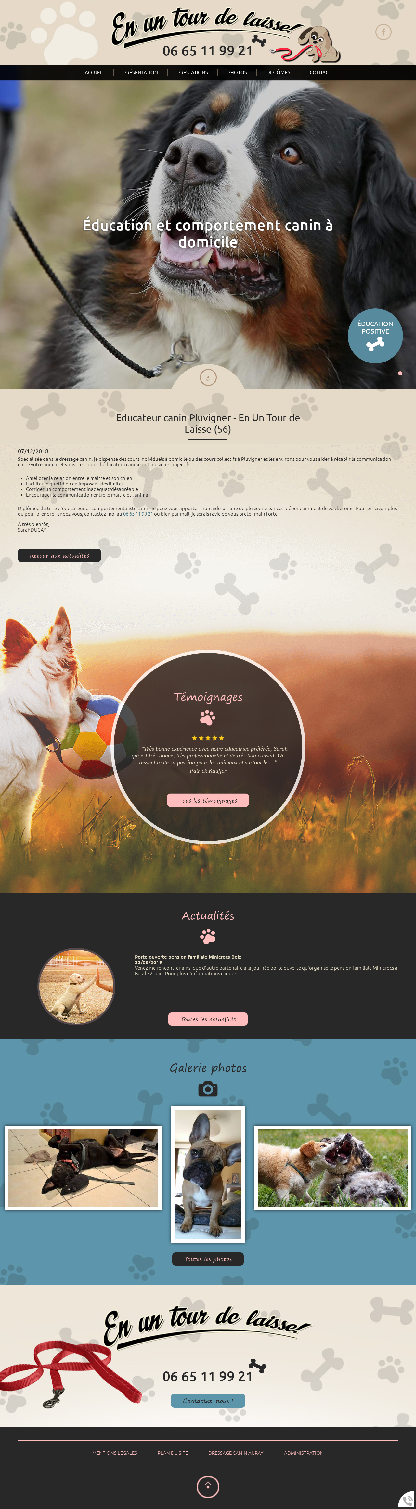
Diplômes (278, 72)
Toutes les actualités (208, 1019)
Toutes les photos (208, 1259)
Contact (320, 72)
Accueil (94, 72)
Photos (237, 72)
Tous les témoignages (208, 800)
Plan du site (173, 1453)
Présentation (141, 72)
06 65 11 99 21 (138, 514)
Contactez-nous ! (208, 1401)
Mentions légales (114, 1453)
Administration (304, 1453)
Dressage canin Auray (236, 1453)
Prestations (192, 72)
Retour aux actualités (59, 555)
